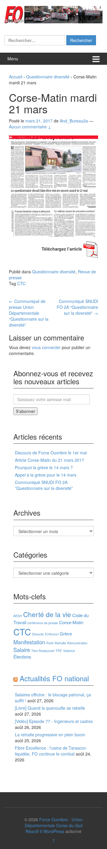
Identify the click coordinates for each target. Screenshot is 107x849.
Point (50, 643)
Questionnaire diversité (48, 77)
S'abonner (25, 411)
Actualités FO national (54, 678)
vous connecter (46, 347)
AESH (17, 616)
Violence (69, 650)
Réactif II (34, 831)
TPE (59, 650)
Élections (22, 656)
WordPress (53, 831)
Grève (66, 633)
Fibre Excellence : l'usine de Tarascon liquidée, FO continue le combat (50, 751)
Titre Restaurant (42, 650)
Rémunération (77, 643)
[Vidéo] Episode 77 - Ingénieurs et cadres (54, 721)
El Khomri (52, 634)
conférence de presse (42, 623)
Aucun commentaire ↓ (30, 127)
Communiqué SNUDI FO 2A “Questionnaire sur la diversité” (77, 307)
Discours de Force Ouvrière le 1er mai (51, 453)
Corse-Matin (71, 622)
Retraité (60, 643)
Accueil (15, 77)
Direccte (38, 634)
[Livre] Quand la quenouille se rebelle (50, 708)
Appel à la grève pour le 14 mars (45, 475)
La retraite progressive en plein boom (50, 734)
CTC (21, 283)
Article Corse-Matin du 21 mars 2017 (49, 460)
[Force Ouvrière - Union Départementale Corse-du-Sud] (53, 14)
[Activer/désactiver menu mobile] (96, 59)
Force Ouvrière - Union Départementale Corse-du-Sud (54, 822)
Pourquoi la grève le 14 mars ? (44, 467)
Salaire (21, 649)
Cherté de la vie (47, 614)
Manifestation (29, 642)
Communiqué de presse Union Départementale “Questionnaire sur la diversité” (28, 313)
